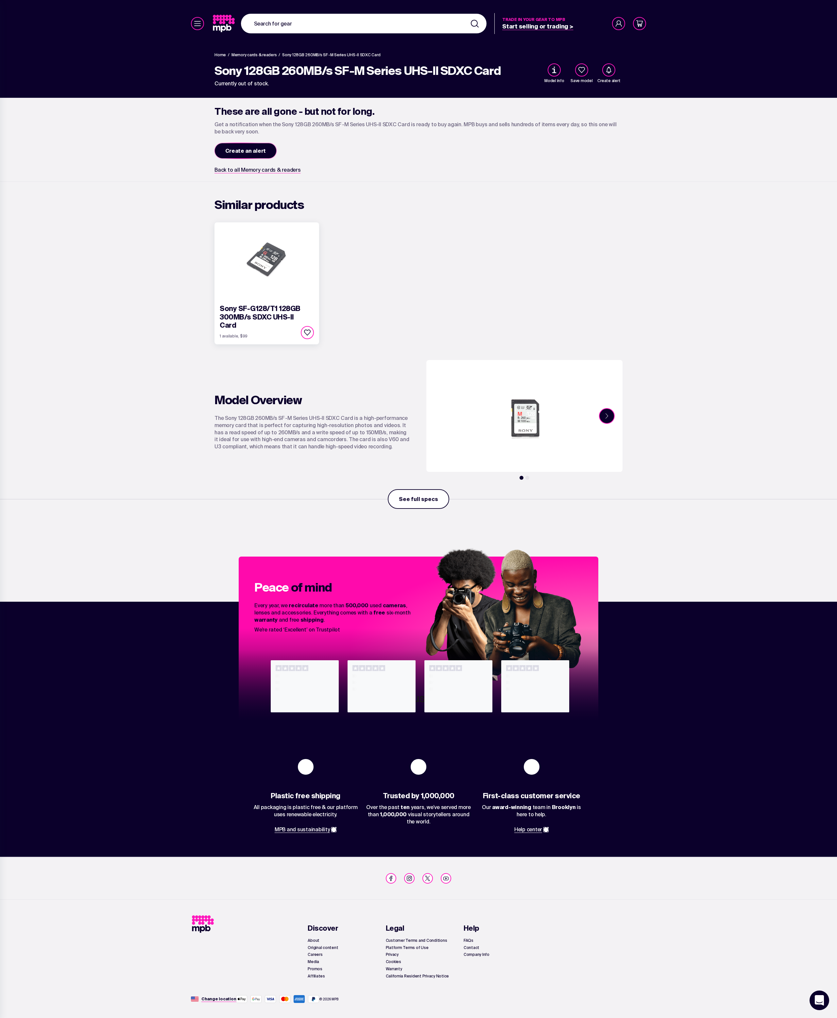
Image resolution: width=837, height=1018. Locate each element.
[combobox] (364, 23)
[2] (527, 478)
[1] (521, 478)
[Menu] (197, 23)
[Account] (618, 23)
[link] (224, 23)
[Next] (607, 416)
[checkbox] (581, 70)
